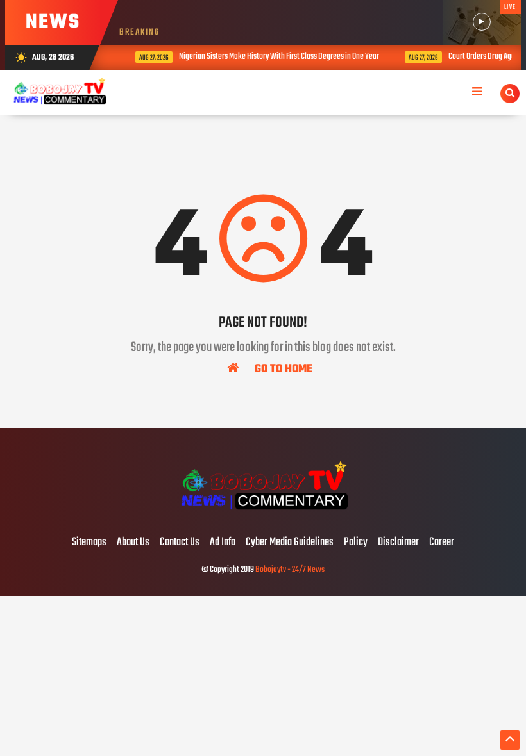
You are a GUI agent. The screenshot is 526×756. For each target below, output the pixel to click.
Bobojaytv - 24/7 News (290, 570)
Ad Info (222, 543)
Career (441, 543)
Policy (356, 543)
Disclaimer (398, 543)
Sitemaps (89, 543)
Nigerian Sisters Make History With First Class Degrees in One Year (273, 56)
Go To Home (282, 368)
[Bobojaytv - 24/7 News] (262, 515)
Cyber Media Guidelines (290, 543)
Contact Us (179, 543)
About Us (133, 543)
